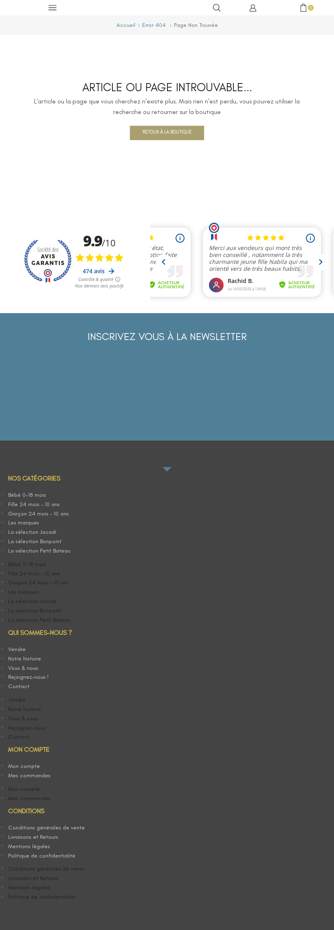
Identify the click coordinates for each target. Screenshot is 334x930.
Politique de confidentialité (41, 855)
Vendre (17, 649)
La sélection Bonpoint (35, 541)
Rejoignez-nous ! (28, 676)
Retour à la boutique (167, 132)
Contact (18, 686)
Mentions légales (29, 846)
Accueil (125, 25)
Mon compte (24, 766)
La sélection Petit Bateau (39, 550)
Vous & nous (23, 668)
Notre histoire (24, 658)
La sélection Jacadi (32, 532)
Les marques (23, 522)
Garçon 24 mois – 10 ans (38, 513)
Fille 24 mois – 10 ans (34, 504)
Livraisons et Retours (33, 836)
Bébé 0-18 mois (27, 494)
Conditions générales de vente (46, 827)
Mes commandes (29, 775)
